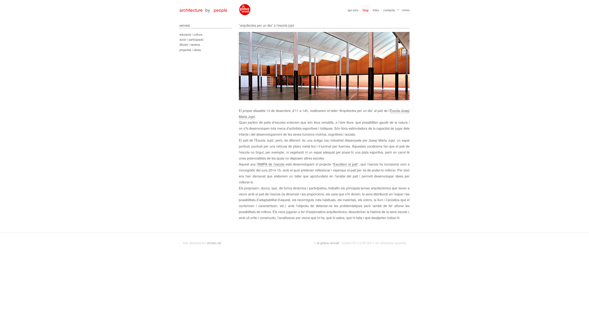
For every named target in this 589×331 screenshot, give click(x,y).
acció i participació (191, 39)
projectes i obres (190, 50)
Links (376, 10)
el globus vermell (328, 243)
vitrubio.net (214, 243)
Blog (365, 10)
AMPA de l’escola (271, 164)
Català (403, 10)
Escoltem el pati (345, 164)
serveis (184, 25)
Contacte (389, 10)
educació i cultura (190, 34)
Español (407, 10)
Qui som (353, 10)
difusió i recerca (189, 44)
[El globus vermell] (244, 9)
